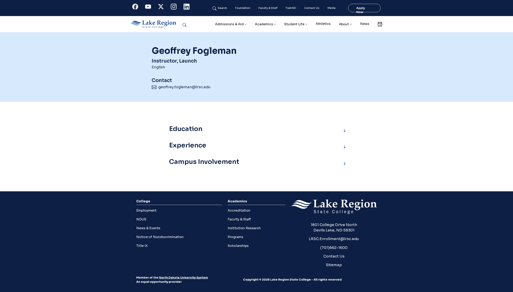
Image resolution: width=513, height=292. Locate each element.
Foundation (242, 8)
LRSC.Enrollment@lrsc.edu (334, 238)
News (364, 24)
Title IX (142, 246)
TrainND (291, 8)
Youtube (150, 7)
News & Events (148, 228)
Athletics (323, 24)
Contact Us (311, 8)
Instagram (176, 7)
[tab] (256, 130)
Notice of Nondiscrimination (160, 237)
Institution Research (244, 228)
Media (331, 8)
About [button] (344, 24)
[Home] (154, 24)
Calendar (380, 24)
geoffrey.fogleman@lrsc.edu (184, 87)
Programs (235, 237)
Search (222, 8)
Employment (146, 210)
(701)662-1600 (333, 247)
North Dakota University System (183, 277)
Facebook (137, 7)
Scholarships (238, 246)
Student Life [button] (294, 24)
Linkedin (188, 7)
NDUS (141, 219)
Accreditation (239, 210)
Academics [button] (264, 24)
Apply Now (360, 10)
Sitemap (334, 265)
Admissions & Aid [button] (229, 24)
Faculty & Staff (268, 8)
